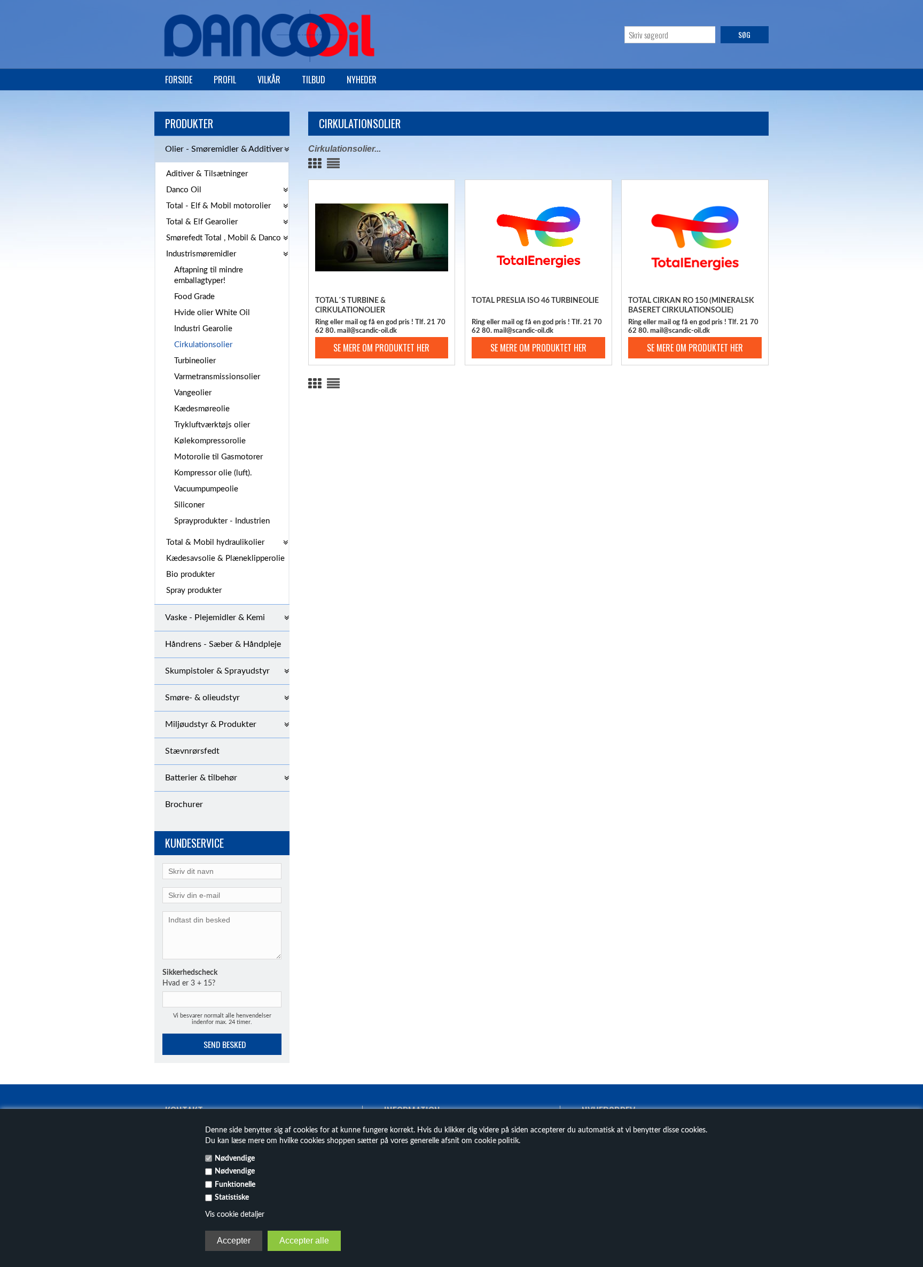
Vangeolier (193, 393)
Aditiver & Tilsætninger (207, 174)
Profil (225, 79)
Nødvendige (235, 1158)
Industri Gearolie (203, 329)
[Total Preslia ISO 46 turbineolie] (538, 237)
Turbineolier (195, 361)
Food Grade (194, 297)
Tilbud (313, 79)
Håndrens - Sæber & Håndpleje (223, 644)
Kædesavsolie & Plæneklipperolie (225, 558)
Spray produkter (194, 590)
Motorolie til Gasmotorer (218, 457)
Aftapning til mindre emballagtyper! (208, 275)
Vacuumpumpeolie (206, 489)
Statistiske (232, 1197)
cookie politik (496, 1141)
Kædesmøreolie (202, 409)
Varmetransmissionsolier (217, 377)
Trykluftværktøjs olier (212, 425)
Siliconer (189, 505)
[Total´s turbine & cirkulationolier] (382, 237)
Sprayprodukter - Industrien (222, 521)
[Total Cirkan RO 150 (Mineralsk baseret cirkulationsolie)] (695, 237)
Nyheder (362, 79)
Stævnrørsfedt (192, 751)
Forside (178, 79)
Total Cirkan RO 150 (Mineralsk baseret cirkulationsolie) (691, 305)
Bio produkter (190, 574)
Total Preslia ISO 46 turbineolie (535, 300)
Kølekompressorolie (210, 441)
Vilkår (268, 79)
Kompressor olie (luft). (213, 473)
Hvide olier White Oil (212, 313)
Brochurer (184, 804)
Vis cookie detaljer (234, 1214)
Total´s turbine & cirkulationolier (350, 305)
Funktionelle (235, 1184)
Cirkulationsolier (203, 345)
